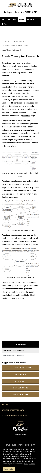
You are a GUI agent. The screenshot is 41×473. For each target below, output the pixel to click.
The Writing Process (8, 45)
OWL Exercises (20, 394)
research (26, 115)
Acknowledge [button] (8, 469)
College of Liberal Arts (14, 12)
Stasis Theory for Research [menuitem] (13, 350)
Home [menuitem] (3, 19)
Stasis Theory (22, 45)
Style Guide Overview (20, 368)
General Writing (19, 41)
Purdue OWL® (31, 11)
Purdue (5, 404)
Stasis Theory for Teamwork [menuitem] (13, 355)
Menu (5, 24)
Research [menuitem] (30, 19)
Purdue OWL (6, 41)
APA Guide (20, 381)
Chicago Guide (20, 388)
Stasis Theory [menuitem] (20, 344)
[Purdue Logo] (20, 5)
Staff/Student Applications (14, 415)
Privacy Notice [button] (29, 464)
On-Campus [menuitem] (12, 19)
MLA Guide (20, 374)
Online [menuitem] (21, 19)
